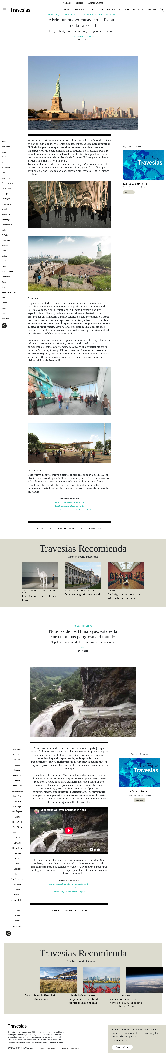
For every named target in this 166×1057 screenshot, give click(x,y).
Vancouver (6, 318)
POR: (83, 648)
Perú (53, 995)
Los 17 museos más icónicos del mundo (69, 506)
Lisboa (4, 256)
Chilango (67, 3)
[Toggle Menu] (4, 10)
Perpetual (138, 9)
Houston (5, 245)
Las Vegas (6, 199)
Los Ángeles (7, 204)
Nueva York (111, 14)
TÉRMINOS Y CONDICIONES (70, 1048)
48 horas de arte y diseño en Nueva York (69, 502)
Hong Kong (6, 240)
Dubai (4, 230)
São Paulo (6, 277)
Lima (4, 251)
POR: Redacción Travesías (83, 37)
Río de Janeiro (7, 271)
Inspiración (124, 9)
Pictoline (79, 3)
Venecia (5, 287)
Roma (4, 282)
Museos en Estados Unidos (62, 529)
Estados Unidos (93, 14)
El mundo (79, 9)
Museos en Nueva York (91, 529)
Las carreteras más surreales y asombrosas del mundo (69, 884)
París (4, 266)
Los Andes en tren (40, 999)
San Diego (6, 219)
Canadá (74, 995)
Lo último (110, 9)
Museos (40, 529)
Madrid (5, 152)
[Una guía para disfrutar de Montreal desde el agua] (83, 980)
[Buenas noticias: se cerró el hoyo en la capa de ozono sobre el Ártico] (126, 980)
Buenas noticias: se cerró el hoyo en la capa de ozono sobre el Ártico (126, 1002)
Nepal (84, 910)
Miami (4, 209)
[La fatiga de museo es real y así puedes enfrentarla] (126, 575)
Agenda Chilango (95, 3)
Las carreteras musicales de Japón (69, 888)
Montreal (91, 995)
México (67, 9)
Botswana (6, 167)
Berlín (4, 157)
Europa (83, 590)
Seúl (3, 297)
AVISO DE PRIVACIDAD (47, 1048)
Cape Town (6, 188)
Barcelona (6, 147)
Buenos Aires (7, 183)
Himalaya (55, 910)
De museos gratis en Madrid (82, 594)
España (76, 590)
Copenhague (7, 225)
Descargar (129, 192)
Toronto (5, 313)
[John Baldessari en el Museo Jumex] (40, 575)
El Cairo (5, 235)
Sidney (4, 303)
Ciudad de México (29, 590)
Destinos (76, 14)
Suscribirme (122, 1047)
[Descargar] (143, 164)
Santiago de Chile (9, 292)
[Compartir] (4, 325)
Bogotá (5, 162)
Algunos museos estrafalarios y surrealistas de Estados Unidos (69, 510)
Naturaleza (70, 910)
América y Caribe (58, 14)
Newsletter (151, 9)
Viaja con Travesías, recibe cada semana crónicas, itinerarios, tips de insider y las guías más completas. (135, 1033)
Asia (76, 626)
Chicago (5, 193)
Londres (5, 261)
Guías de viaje (95, 9)
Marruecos (6, 178)
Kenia (4, 173)
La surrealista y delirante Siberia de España (69, 892)
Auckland (6, 141)
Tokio (4, 308)
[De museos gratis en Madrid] (83, 575)
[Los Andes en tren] (40, 980)
